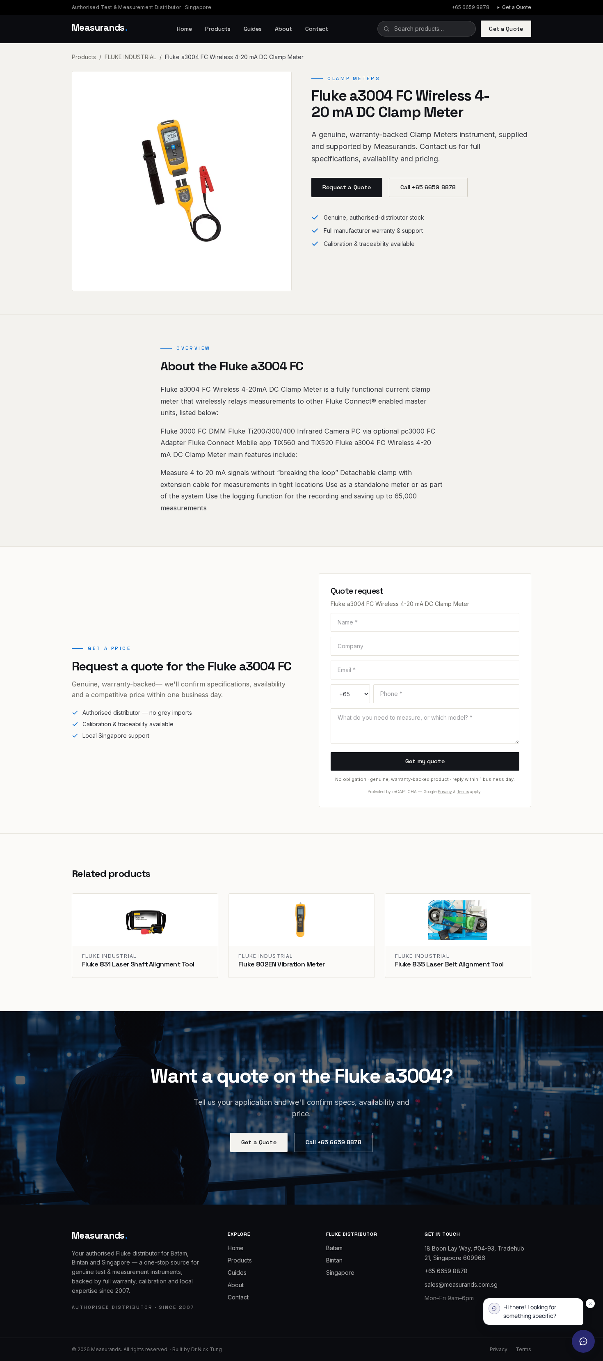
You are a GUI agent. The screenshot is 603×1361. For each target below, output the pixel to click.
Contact (316, 28)
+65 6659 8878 (470, 7)
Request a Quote (346, 187)
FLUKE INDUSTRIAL (130, 56)
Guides (253, 28)
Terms (463, 791)
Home (184, 28)
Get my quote (425, 761)
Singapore (340, 1272)
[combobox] (426, 29)
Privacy (445, 791)
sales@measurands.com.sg (461, 1284)
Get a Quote (516, 7)
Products (218, 28)
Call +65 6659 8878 (428, 187)
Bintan (334, 1260)
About (283, 28)
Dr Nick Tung (206, 1349)
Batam (334, 1247)
